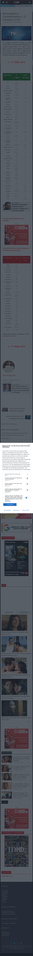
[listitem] (16, 474)
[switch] (27, 478)
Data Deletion (7, 510)
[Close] (29, 445)
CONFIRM (10, 504)
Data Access (16, 510)
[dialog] (16, 478)
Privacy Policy (25, 510)
